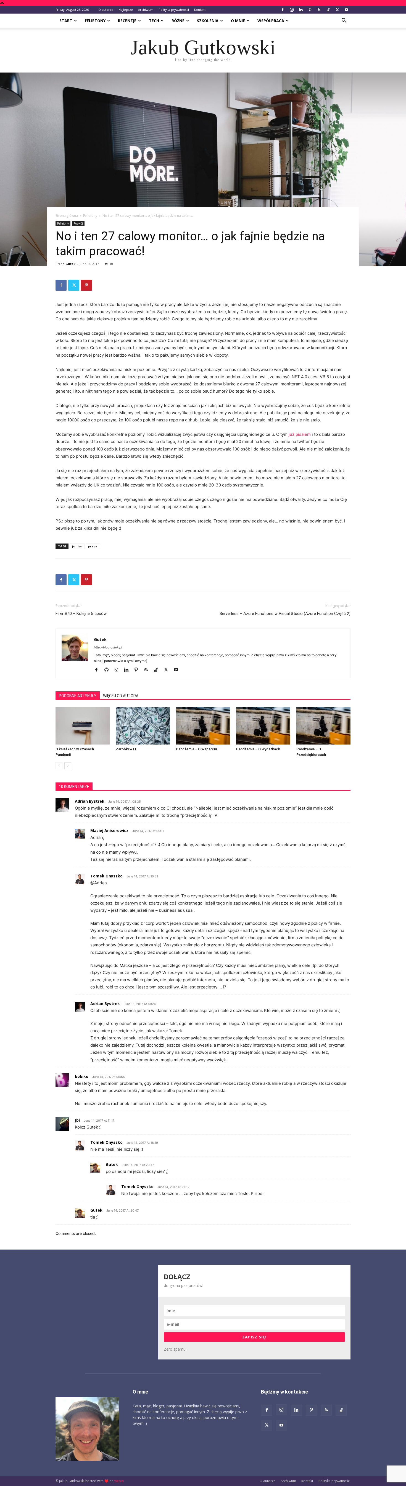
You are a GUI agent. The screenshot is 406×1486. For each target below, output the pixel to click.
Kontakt (199, 9)
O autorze (105, 9)
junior (77, 546)
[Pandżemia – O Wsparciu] (203, 726)
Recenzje (127, 20)
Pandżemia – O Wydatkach (258, 749)
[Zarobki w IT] (143, 726)
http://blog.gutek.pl (108, 647)
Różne (178, 20)
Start (65, 20)
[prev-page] (59, 765)
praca (92, 546)
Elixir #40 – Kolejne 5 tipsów (81, 613)
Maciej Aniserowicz (109, 830)
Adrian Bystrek (89, 801)
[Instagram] (292, 10)
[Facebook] (282, 10)
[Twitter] (337, 10)
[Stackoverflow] (328, 10)
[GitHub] (108, 670)
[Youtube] (346, 10)
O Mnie (238, 20)
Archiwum (145, 9)
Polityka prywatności (174, 9)
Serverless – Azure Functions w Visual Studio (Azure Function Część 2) (285, 613)
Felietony (95, 20)
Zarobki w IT (126, 749)
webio (119, 1481)
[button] (343, 21)
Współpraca (270, 20)
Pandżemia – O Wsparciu (196, 749)
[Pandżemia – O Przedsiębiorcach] (323, 726)
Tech (154, 20)
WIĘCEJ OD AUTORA (120, 696)
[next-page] (67, 765)
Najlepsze (125, 9)
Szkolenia (207, 20)
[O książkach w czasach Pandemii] (83, 726)
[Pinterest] (310, 10)
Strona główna (67, 215)
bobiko (81, 1076)
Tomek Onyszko (106, 876)
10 (111, 264)
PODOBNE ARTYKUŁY (77, 696)
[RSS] (319, 10)
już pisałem (300, 434)
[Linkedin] (301, 10)
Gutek (70, 264)
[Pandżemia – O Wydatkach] (263, 726)
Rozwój (78, 223)
